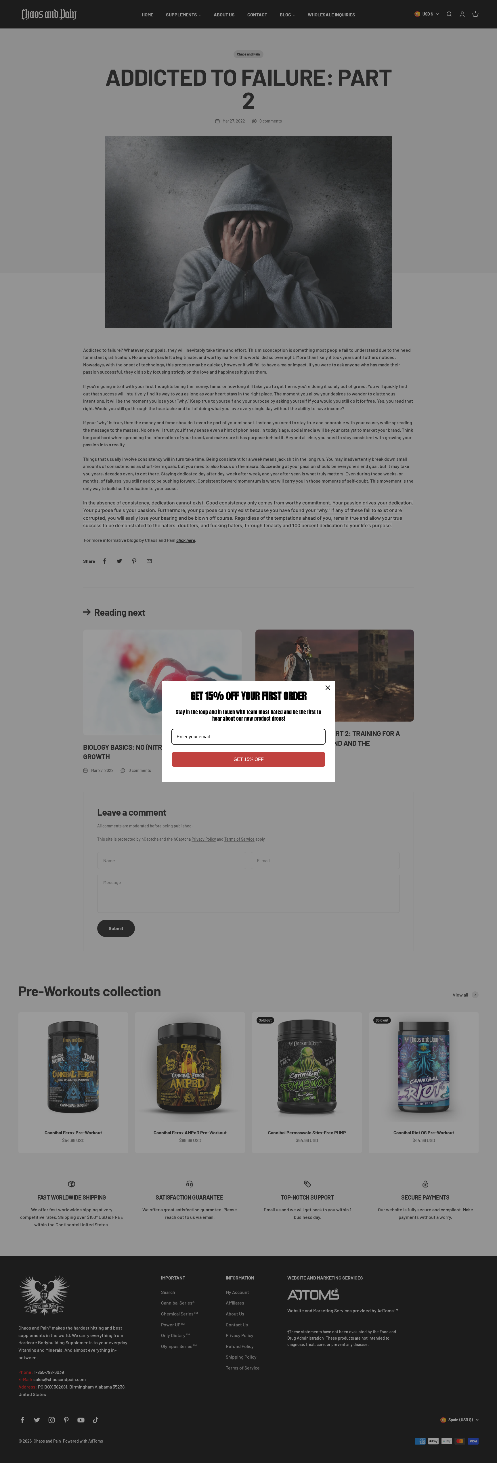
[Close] (328, 688)
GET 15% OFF (249, 759)
